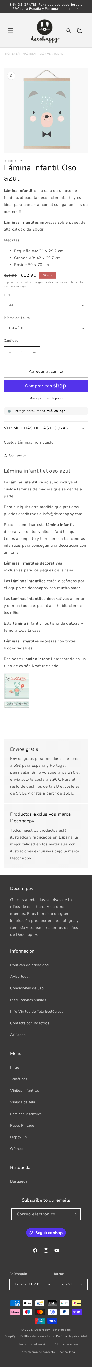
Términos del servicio (34, 1344)
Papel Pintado (22, 1125)
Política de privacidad (71, 1336)
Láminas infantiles (30, 54)
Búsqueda (18, 1181)
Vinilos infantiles (25, 1090)
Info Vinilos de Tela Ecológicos (37, 1011)
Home (9, 54)
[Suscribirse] (74, 1214)
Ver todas (55, 54)
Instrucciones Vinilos (28, 1000)
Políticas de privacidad (29, 965)
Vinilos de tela (22, 1102)
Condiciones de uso (27, 988)
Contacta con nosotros (30, 1023)
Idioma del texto (17, 317)
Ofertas (16, 1148)
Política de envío (66, 1344)
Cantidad (11, 340)
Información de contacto (38, 1352)
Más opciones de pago (46, 398)
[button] (10, 30)
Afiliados (18, 1034)
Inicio (14, 1067)
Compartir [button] (17, 455)
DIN (7, 295)
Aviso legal (20, 976)
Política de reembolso (35, 1336)
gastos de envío (49, 282)
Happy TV (19, 1137)
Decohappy (42, 1330)
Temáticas (18, 1079)
